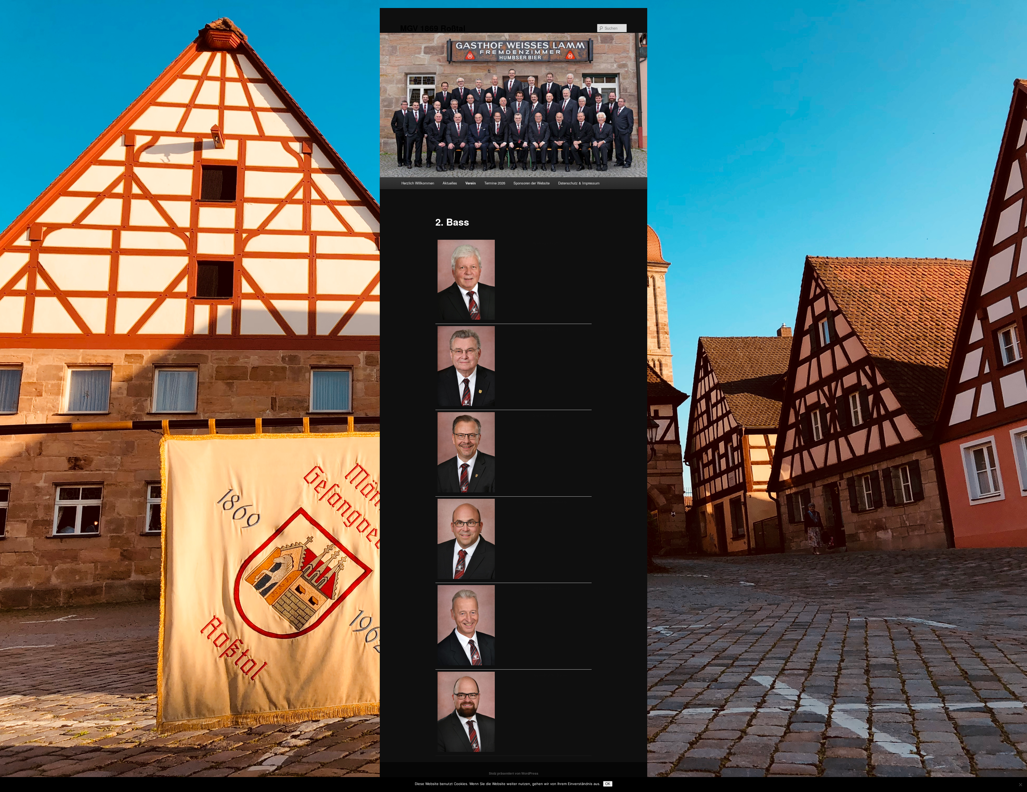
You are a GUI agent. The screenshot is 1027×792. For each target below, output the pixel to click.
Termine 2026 (494, 183)
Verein (470, 183)
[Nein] (1020, 784)
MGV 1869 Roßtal (432, 28)
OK (607, 784)
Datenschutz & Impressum (579, 183)
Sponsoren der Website (532, 183)
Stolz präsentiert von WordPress (513, 773)
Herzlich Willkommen (417, 183)
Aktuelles (450, 183)
